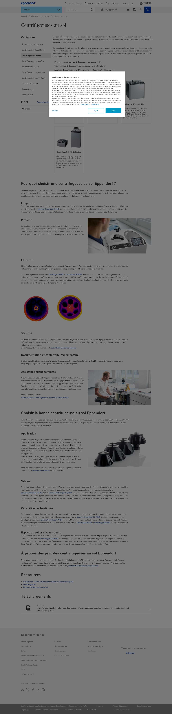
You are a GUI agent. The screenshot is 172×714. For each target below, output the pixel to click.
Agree (113, 110)
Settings (55, 110)
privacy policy (85, 104)
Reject (96, 110)
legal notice (95, 104)
